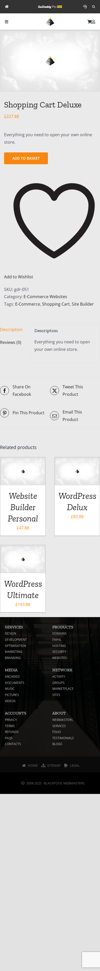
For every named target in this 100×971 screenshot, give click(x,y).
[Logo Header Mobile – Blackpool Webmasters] (50, 19)
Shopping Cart (56, 304)
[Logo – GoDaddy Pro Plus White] (49, 6)
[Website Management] (7, 6)
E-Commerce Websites (45, 296)
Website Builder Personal (23, 507)
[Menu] (6, 21)
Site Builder (83, 304)
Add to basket (26, 158)
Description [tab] (11, 329)
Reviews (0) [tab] (10, 342)
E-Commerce (27, 304)
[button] (93, 6)
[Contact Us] (85, 6)
